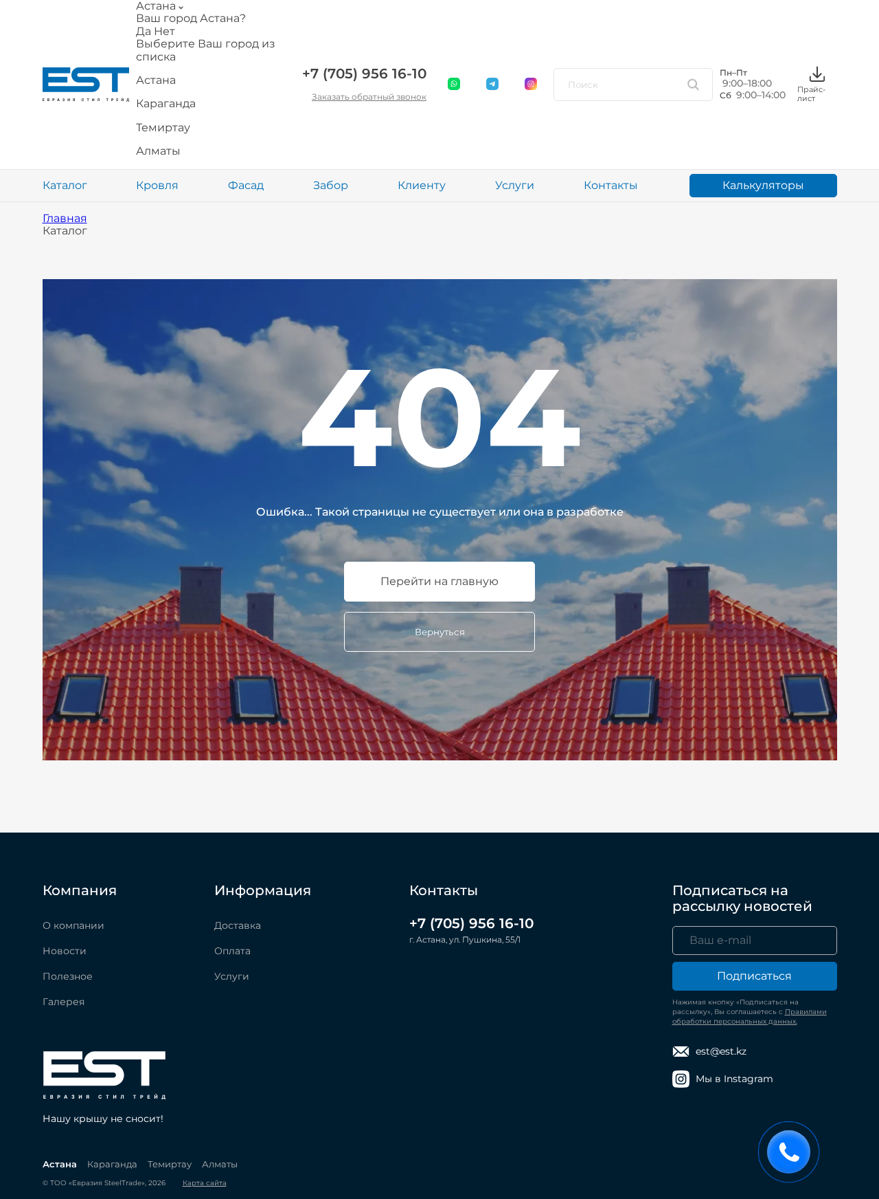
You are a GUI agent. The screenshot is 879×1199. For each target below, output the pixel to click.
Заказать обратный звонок (369, 96)
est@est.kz (721, 1051)
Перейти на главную (439, 581)
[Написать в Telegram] (493, 84)
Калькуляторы (763, 185)
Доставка (237, 925)
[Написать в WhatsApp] (455, 84)
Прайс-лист (811, 93)
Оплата (232, 951)
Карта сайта (205, 1182)
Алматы (220, 1163)
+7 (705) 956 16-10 (364, 73)
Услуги (514, 185)
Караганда (112, 1163)
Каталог (65, 185)
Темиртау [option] (163, 128)
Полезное (68, 976)
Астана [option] (156, 80)
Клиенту (422, 185)
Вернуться (440, 631)
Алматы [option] (158, 151)
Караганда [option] (166, 104)
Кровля (157, 185)
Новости (65, 951)
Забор (330, 185)
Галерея (63, 1002)
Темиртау (170, 1163)
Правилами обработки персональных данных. (749, 1016)
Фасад (246, 185)
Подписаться (754, 975)
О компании (73, 925)
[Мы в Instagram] (531, 84)
